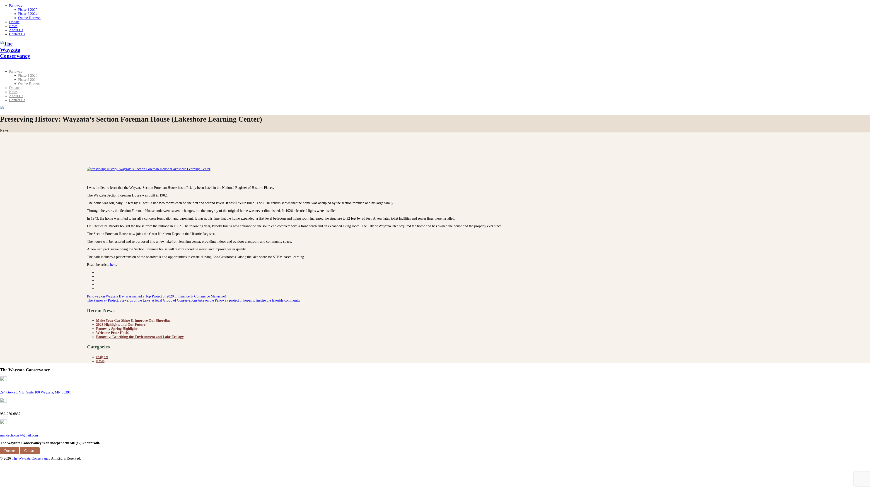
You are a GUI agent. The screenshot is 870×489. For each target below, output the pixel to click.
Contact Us (17, 34)
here (113, 264)
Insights (102, 357)
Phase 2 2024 (27, 14)
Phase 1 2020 (27, 10)
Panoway (15, 5)
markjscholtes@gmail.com (19, 435)
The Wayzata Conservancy (31, 458)
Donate (14, 22)
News (13, 26)
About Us (16, 30)
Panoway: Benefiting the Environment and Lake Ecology (140, 337)
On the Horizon (29, 18)
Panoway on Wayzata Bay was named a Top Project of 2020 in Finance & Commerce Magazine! (156, 296)
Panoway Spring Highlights (117, 329)
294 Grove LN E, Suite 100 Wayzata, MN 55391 (35, 392)
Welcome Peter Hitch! (112, 333)
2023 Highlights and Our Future (120, 324)
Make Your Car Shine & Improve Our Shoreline (133, 320)
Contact (29, 451)
